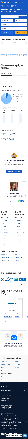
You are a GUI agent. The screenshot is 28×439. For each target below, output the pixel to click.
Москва (15, 2)
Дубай (18, 226)
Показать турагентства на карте (14, 321)
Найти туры (21, 33)
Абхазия (5, 247)
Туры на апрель (19, 260)
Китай (4, 241)
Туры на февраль (5, 263)
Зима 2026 (4, 254)
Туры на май (18, 263)
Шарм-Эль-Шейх (21, 232)
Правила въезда (5, 364)
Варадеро (19, 241)
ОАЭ (4, 223)
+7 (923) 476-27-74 (6, 396)
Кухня (16, 361)
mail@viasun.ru (5, 400)
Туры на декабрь (5, 257)
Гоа (18, 244)
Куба (4, 238)
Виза (2, 370)
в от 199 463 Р (8, 134)
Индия (4, 244)
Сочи (18, 238)
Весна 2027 (18, 254)
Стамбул (19, 235)
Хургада (19, 229)
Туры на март (18, 257)
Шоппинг (17, 367)
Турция (5, 235)
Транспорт (17, 364)
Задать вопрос (8, 201)
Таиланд (5, 220)
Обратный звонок (5, 398)
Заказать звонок (8, 316)
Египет (4, 226)
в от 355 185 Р (8, 139)
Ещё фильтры (5, 32)
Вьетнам (5, 229)
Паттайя (19, 220)
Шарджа (19, 247)
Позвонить (17, 316)
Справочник (4, 361)
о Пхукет (19, 223)
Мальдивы (5, 232)
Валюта (3, 367)
